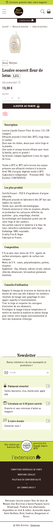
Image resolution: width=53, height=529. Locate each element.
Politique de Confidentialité (26, 479)
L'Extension (35, 525)
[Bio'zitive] (18, 11)
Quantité (5, 94)
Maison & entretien (20, 27)
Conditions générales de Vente (26, 469)
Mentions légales (26, 474)
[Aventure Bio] (26, 445)
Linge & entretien (39, 27)
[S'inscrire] (45, 372)
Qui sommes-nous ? (26, 487)
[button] (4, 11)
